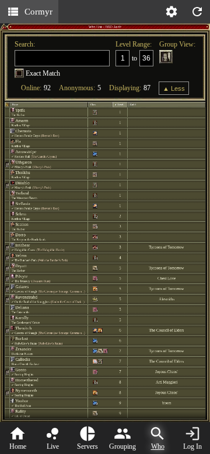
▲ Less (174, 88)
